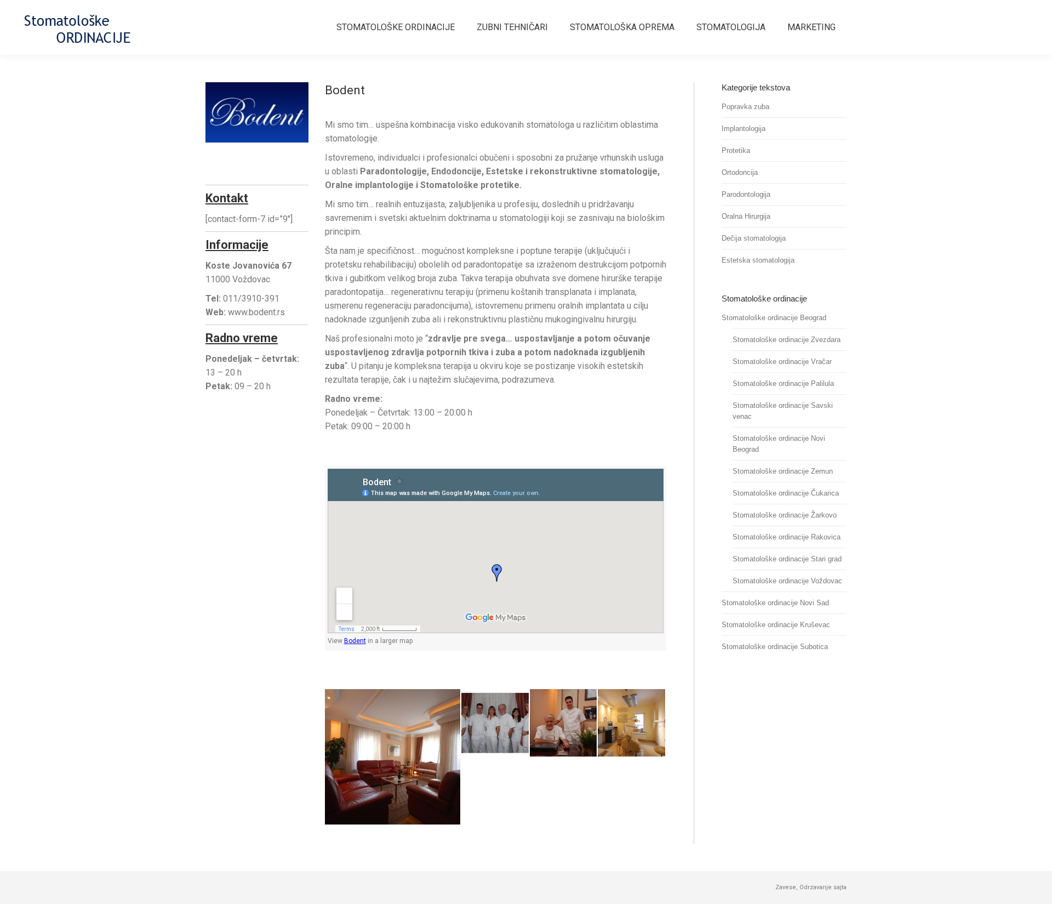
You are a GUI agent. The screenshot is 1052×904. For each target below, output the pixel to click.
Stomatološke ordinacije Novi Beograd (779, 443)
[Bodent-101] (393, 757)
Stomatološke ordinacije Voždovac (787, 581)
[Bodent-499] (564, 723)
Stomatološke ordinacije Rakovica (787, 537)
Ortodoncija (740, 172)
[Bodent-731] (632, 723)
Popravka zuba (745, 107)
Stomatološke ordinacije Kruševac (776, 625)
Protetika (736, 150)
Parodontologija (746, 194)
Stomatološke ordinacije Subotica (775, 647)
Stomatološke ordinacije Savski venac (783, 410)
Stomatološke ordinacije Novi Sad (775, 603)
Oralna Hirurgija (746, 216)
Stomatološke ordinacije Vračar (782, 361)
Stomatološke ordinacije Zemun (783, 471)
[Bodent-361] (495, 723)
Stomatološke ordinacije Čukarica (786, 493)
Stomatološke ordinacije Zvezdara (787, 340)
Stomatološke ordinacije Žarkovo (785, 515)
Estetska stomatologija (758, 260)
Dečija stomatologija (754, 238)
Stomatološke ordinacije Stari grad (787, 559)
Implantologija (743, 128)
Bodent (355, 641)
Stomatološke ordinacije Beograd (774, 318)
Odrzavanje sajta (823, 887)
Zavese (785, 887)
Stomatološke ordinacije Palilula (783, 383)
